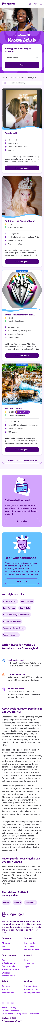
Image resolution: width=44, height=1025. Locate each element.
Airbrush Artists (10, 601)
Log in (26, 966)
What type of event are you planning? (18, 50)
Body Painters (27, 601)
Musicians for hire (10, 969)
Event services (30, 986)
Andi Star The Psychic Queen (20, 221)
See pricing (22, 521)
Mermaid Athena (13, 408)
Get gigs (6, 986)
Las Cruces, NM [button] (23, 35)
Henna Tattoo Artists (12, 621)
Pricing (5, 989)
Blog (4, 946)
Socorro (17, 902)
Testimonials (8, 992)
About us (6, 943)
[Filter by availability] (24, 83)
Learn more (22, 581)
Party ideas (28, 946)
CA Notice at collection (12, 1011)
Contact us (28, 963)
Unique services (30, 989)
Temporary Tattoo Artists (14, 628)
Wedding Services (10, 635)
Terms (4, 1008)
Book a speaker (9, 966)
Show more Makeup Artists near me (22, 461)
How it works (29, 943)
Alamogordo (30, 902)
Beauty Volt (11, 133)
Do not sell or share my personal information (20, 1014)
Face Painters (9, 608)
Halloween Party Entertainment (16, 615)
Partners (6, 949)
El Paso (6, 902)
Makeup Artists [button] (22, 39)
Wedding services (31, 992)
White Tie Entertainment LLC (20, 314)
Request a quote (31, 949)
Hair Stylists (25, 608)
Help (25, 960)
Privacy (13, 1008)
